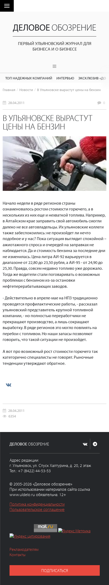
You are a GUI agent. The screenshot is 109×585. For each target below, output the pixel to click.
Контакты (18, 554)
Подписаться (54, 570)
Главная (9, 89)
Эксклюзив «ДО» (93, 77)
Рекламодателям (24, 549)
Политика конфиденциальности (37, 504)
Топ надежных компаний (28, 77)
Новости (26, 89)
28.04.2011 (16, 102)
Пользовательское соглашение (37, 509)
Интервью (65, 77)
